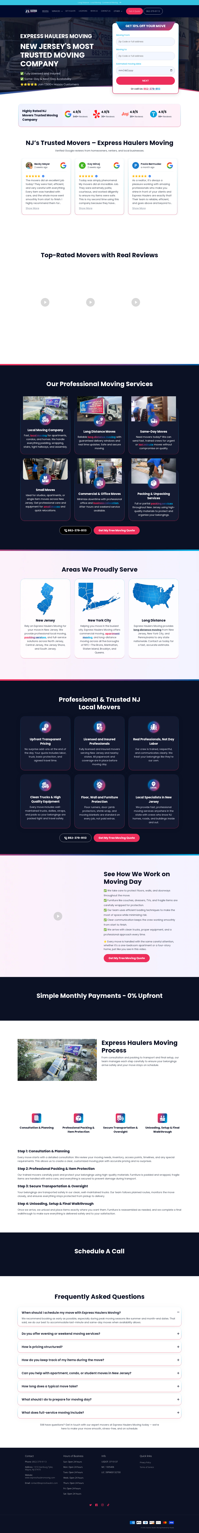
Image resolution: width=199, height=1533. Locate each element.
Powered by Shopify (168, 1528)
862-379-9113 (153, 11)
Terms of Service (147, 1467)
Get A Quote (134, 11)
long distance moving (147, 629)
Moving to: (121, 49)
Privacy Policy (145, 1462)
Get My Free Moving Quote (117, 530)
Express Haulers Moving (153, 1528)
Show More (32, 208)
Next (145, 80)
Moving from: (123, 35)
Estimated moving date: (128, 63)
